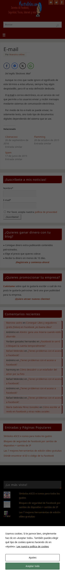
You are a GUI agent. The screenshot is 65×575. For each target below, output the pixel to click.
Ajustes (32, 557)
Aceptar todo (33, 566)
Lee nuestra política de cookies (32, 546)
